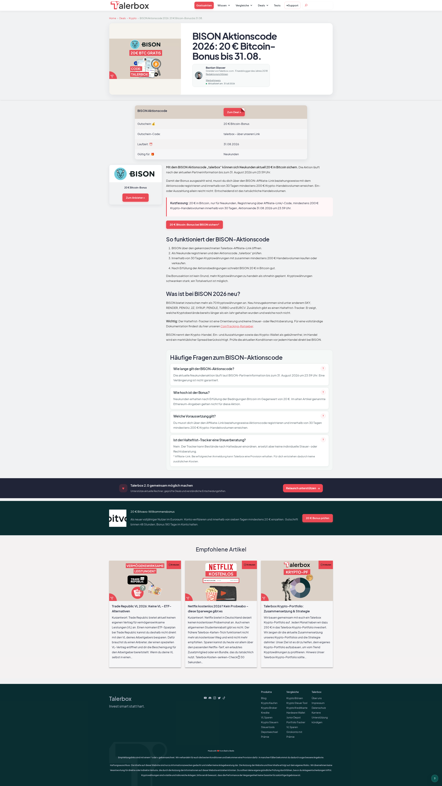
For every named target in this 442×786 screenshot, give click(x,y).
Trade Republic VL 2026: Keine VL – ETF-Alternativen (145, 563)
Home (112, 18)
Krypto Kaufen (269, 702)
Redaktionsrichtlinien (217, 74)
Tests (277, 5)
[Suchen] (306, 5)
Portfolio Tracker (295, 722)
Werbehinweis (213, 80)
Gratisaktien (204, 5)
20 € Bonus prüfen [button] (317, 518)
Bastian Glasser (215, 67)
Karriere (316, 712)
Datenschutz (319, 707)
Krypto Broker (269, 707)
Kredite (265, 712)
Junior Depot (293, 717)
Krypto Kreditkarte (297, 707)
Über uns (317, 698)
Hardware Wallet (295, 712)
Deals (122, 18)
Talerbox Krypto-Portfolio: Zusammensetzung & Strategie (297, 565)
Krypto (133, 18)
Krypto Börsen (294, 698)
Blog (263, 698)
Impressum (318, 702)
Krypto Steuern (269, 722)
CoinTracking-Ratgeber (236, 326)
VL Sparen (266, 717)
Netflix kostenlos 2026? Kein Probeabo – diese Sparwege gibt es (221, 565)
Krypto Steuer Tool (296, 702)
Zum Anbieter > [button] (135, 197)
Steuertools (268, 727)
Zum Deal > (234, 112)
